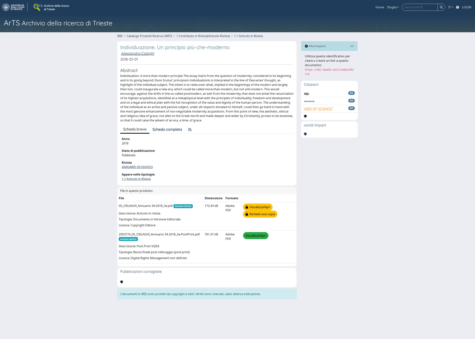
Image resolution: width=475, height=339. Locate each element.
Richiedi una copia (261, 214)
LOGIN (466, 7)
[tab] (190, 129)
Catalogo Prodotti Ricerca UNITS (149, 36)
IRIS (120, 36)
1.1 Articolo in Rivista (248, 36)
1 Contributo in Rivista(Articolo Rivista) (203, 36)
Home (380, 7)
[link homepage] (14, 7)
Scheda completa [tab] (167, 129)
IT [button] (449, 7)
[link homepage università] (51, 7)
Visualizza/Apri (259, 207)
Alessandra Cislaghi (137, 53)
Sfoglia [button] (392, 7)
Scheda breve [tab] (134, 129)
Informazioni (317, 46)
